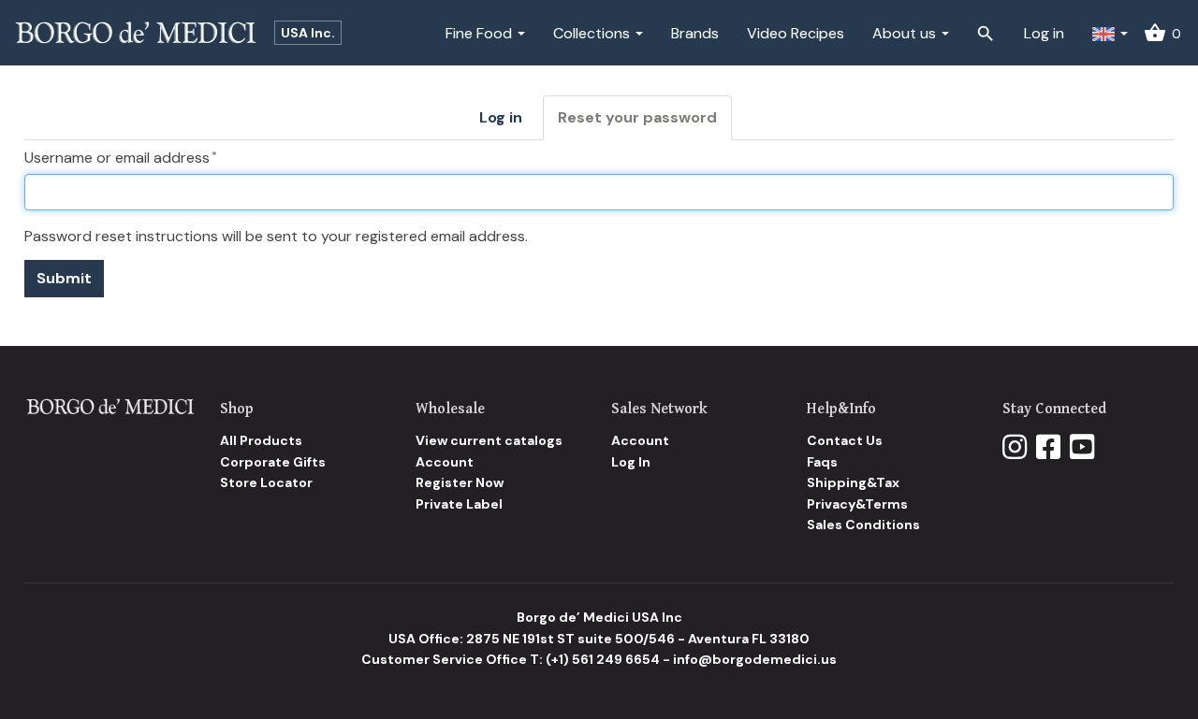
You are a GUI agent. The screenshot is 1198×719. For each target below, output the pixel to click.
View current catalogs (489, 440)
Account (445, 461)
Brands (695, 33)
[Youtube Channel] (1082, 448)
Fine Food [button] (481, 33)
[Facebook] (1048, 448)
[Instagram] (1014, 448)
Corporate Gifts (273, 461)
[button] (1110, 32)
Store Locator (266, 482)
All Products (261, 440)
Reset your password (645, 124)
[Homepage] (110, 406)
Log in (1044, 33)
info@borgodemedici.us (755, 659)
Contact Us (845, 440)
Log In (630, 461)
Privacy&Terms (857, 504)
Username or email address (117, 157)
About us (906, 33)
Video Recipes (795, 33)
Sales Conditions (863, 524)
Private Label (459, 504)
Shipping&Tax (853, 482)
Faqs (822, 461)
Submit (64, 278)
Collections (593, 33)
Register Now (460, 482)
